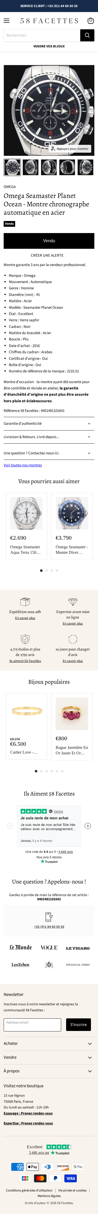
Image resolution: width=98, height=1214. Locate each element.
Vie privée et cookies (72, 1190)
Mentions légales (49, 1196)
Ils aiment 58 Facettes (25, 661)
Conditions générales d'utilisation (29, 1190)
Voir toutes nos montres (23, 465)
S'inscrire (78, 1025)
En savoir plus (25, 618)
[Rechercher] (87, 35)
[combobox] (42, 35)
